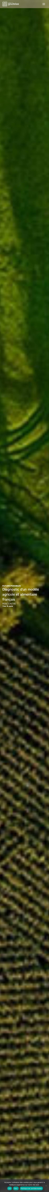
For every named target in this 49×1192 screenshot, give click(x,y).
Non (15, 1188)
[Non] (46, 1185)
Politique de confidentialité (31, 1188)
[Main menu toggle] (44, 4)
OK (9, 1188)
